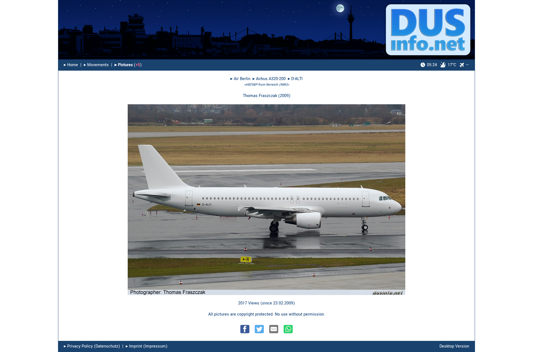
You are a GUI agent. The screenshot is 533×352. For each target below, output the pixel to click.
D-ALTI (297, 79)
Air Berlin (242, 79)
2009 (284, 96)
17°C (441, 65)
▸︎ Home (71, 65)
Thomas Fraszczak (260, 96)
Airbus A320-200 (271, 79)
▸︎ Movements (96, 65)
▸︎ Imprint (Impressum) (146, 346)
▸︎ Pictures (124, 65)
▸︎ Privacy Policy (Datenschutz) (92, 346)
